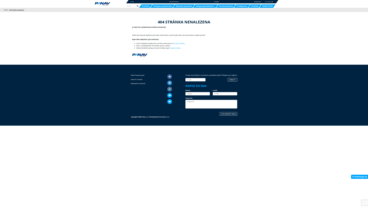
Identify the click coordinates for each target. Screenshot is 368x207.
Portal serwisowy (226, 6)
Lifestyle (254, 6)
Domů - (6, 10)
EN (269, 1)
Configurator (242, 6)
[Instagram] (169, 89)
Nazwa (187, 90)
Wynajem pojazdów (184, 6)
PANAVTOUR (267, 6)
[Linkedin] (169, 82)
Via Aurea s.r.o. (164, 117)
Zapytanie (188, 98)
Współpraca (257, 1)
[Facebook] (169, 76)
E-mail (215, 90)
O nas (132, 1)
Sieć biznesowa (174, 1)
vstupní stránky (178, 43)
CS (265, 1)
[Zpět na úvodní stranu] (108, 4)
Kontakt (216, 1)
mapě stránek (175, 48)
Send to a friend (136, 79)
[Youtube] (169, 95)
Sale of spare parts (137, 75)
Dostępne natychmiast (162, 6)
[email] (169, 101)
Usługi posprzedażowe (205, 6)
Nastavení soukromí (138, 83)
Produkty (146, 6)
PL (272, 1)
